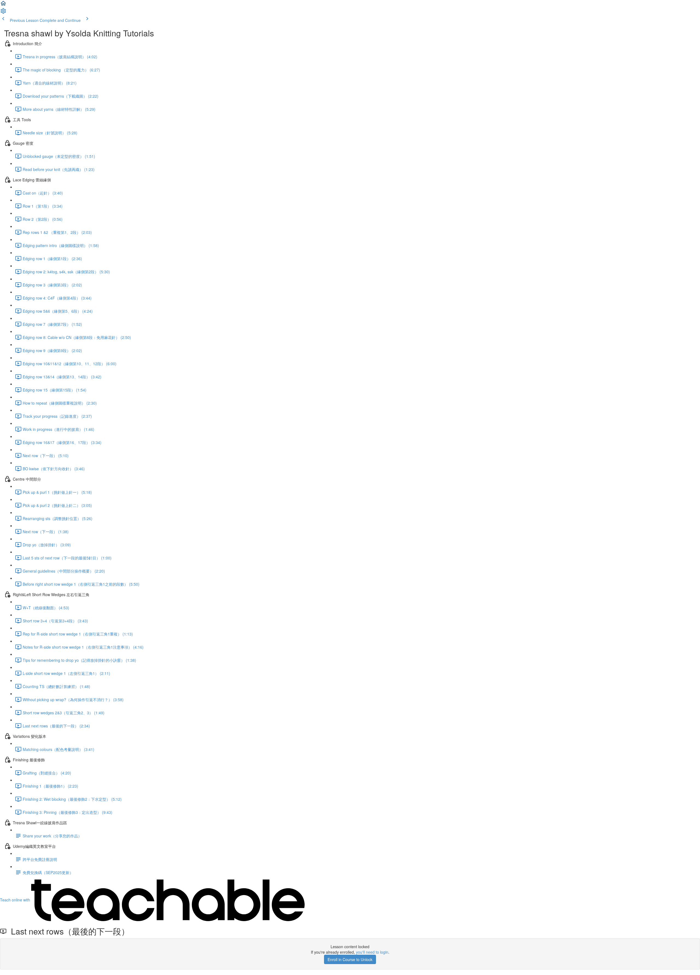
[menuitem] (3, 12)
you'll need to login (372, 952)
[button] (3, 5)
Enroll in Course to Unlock (350, 959)
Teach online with (15, 900)
